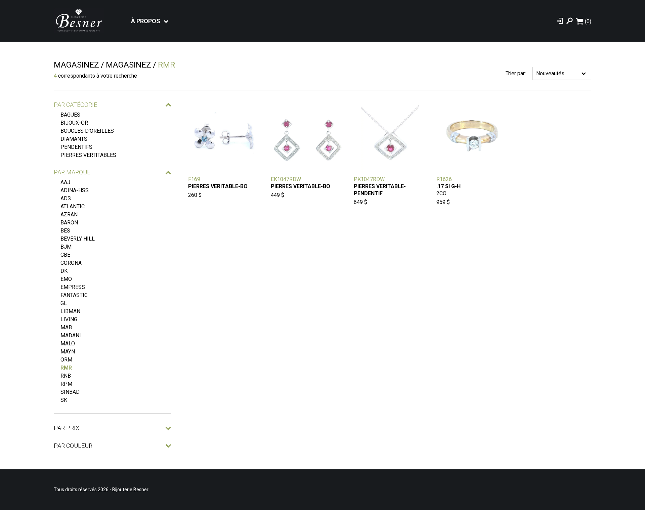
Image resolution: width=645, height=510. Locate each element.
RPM (66, 384)
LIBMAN (70, 311)
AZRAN (69, 214)
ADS (65, 198)
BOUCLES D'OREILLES (87, 131)
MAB (66, 327)
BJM (66, 247)
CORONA (71, 263)
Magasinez (76, 65)
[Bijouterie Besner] (79, 20)
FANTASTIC (74, 295)
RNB (65, 376)
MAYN (67, 351)
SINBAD (70, 392)
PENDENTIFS (76, 147)
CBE (65, 255)
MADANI (70, 335)
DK (64, 271)
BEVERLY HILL (77, 239)
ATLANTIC (72, 206)
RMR (66, 368)
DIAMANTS (73, 139)
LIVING (68, 319)
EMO (66, 279)
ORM (66, 359)
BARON (69, 222)
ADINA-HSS (74, 190)
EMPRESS (72, 287)
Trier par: (516, 73)
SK (63, 400)
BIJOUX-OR (74, 123)
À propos (145, 21)
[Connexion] (560, 21)
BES (65, 230)
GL (63, 303)
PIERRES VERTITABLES (88, 155)
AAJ (65, 182)
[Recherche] (569, 21)
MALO (67, 343)
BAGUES (70, 115)
